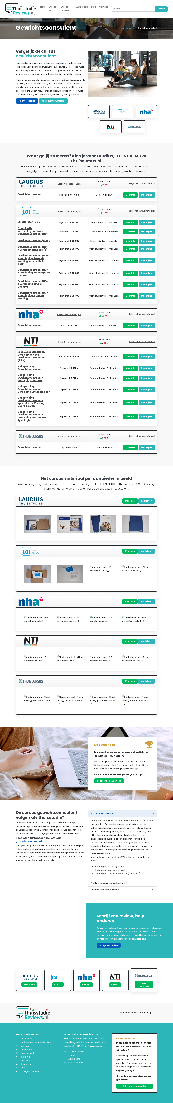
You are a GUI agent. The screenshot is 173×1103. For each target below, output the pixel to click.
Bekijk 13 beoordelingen (69, 211)
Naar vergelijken (27, 100)
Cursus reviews (65, 8)
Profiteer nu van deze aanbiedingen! (109, 883)
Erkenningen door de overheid (110, 870)
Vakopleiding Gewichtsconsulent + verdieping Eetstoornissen (34, 389)
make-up (25, 1056)
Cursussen (131, 28)
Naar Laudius (29, 984)
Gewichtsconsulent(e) (32, 325)
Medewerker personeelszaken (36, 1042)
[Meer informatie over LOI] (122, 111)
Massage (25, 1045)
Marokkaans (27, 1049)
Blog (93, 6)
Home (42, 6)
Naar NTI (115, 984)
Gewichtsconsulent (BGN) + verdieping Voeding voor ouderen (34, 272)
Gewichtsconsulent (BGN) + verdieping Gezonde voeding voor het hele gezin (34, 260)
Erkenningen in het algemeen (109, 866)
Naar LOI (58, 984)
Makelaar (25, 1060)
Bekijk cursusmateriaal (53, 100)
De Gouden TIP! (76, 1051)
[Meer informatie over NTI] (110, 126)
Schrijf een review (108, 945)
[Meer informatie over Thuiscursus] (134, 126)
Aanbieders (82, 6)
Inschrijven (146, 194)
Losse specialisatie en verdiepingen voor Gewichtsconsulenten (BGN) (31, 356)
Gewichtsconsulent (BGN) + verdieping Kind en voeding (34, 284)
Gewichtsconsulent (30, 194)
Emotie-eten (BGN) (29, 222)
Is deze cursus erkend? (102, 813)
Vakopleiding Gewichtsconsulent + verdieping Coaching (30, 377)
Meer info (130, 194)
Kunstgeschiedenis (30, 1071)
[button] (86, 194)
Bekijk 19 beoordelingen (69, 183)
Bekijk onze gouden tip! (109, 780)
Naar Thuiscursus (144, 984)
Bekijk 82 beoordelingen (69, 314)
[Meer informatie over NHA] (146, 111)
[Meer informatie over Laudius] (98, 111)
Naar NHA (86, 984)
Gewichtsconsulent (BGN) (34, 240)
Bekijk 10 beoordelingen (69, 342)
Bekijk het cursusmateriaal (142, 183)
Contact (103, 6)
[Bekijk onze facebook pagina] (155, 1013)
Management (27, 1053)
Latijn (23, 1067)
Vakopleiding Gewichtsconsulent (30, 368)
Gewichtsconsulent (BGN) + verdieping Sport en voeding (34, 295)
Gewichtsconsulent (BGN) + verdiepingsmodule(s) (34, 248)
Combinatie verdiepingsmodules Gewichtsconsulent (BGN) (34, 231)
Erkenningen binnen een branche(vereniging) (117, 873)
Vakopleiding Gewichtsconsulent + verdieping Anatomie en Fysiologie (32, 416)
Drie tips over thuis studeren (105, 889)
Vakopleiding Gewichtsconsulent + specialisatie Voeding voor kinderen (31, 402)
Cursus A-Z (52, 8)
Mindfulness (26, 1038)
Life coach (26, 1064)
